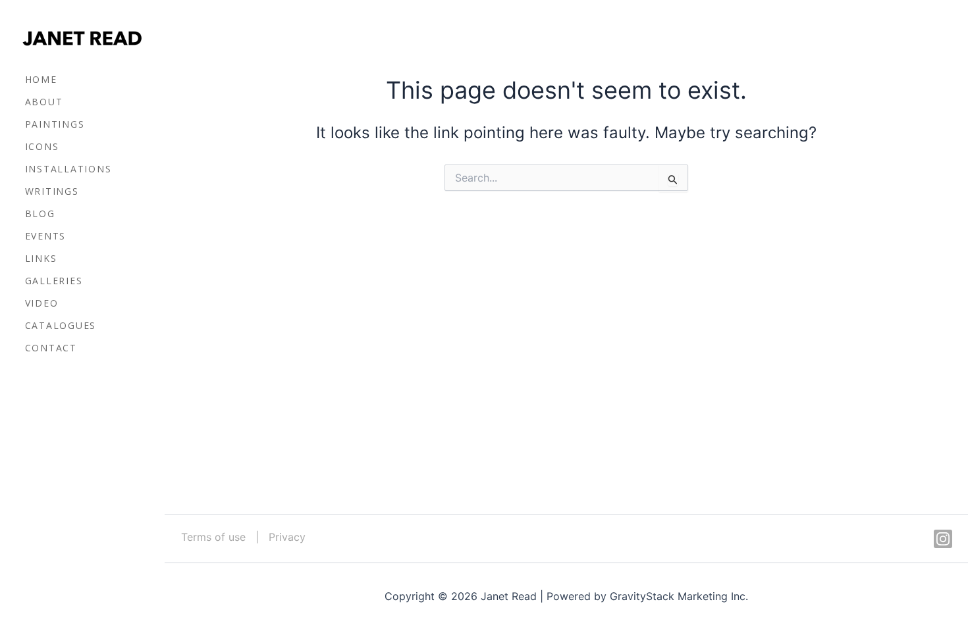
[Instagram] (943, 538)
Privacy (287, 536)
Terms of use (213, 536)
